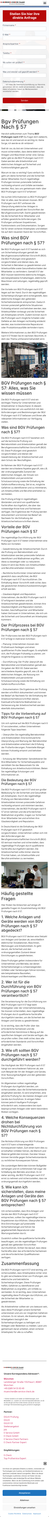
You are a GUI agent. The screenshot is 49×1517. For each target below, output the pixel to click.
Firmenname (9, 25)
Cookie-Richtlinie (14, 1514)
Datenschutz (27, 1514)
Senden (24, 100)
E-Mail (6, 35)
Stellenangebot (11, 1426)
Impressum (37, 1514)
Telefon (7, 53)
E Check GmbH (11, 1435)
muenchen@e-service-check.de (19, 1391)
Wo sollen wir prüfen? (13, 62)
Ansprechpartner (11, 44)
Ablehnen (24, 1500)
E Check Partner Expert (15, 1442)
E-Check (8, 1455)
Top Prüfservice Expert (15, 1458)
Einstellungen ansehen (24, 1507)
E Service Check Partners (16, 1439)
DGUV (7, 1420)
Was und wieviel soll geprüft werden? (21, 72)
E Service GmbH (11, 1432)
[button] (45, 1463)
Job (5, 1429)
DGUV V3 (8, 1423)
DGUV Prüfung (11, 1416)
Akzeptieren (24, 1493)
